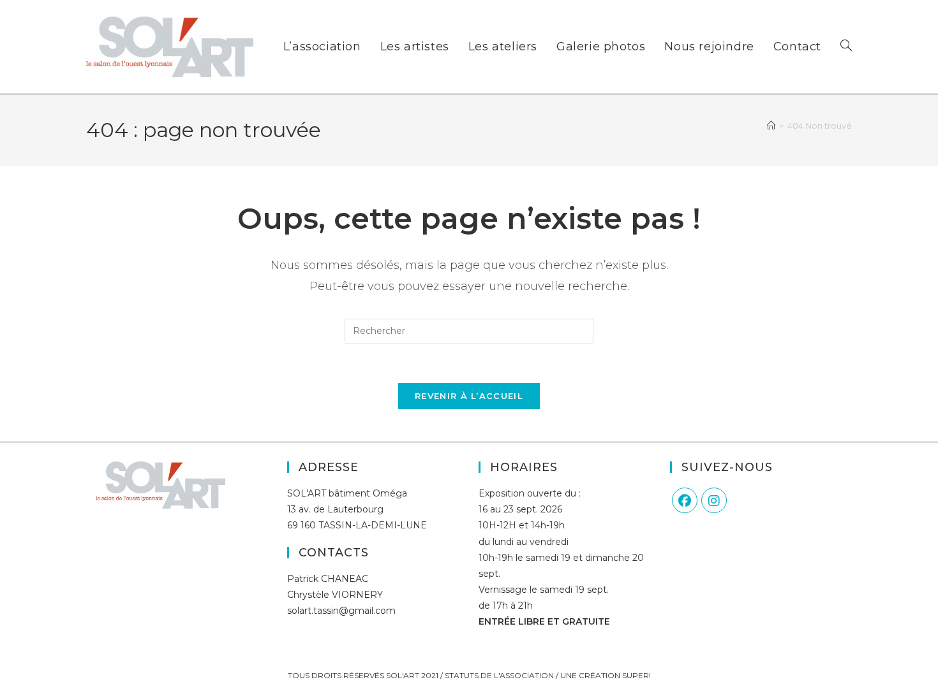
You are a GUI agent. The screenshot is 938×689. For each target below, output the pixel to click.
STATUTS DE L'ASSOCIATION (499, 675)
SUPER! (636, 675)
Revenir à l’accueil (469, 396)
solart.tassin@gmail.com (341, 610)
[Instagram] (714, 500)
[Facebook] (684, 500)
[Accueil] (771, 125)
